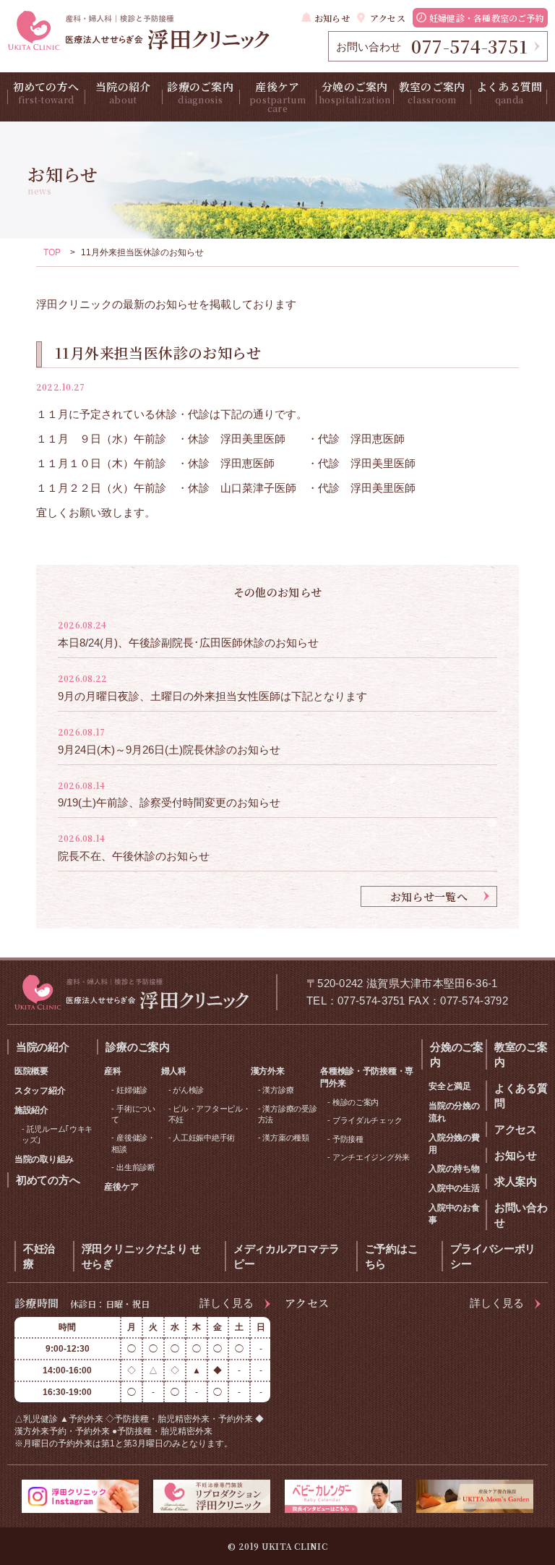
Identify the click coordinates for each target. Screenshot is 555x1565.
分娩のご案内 (355, 92)
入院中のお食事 (454, 1214)
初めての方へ (46, 92)
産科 (112, 1071)
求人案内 (515, 1181)
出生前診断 (135, 1167)
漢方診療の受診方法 (287, 1114)
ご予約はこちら (391, 1256)
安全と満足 (450, 1086)
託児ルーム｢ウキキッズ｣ (57, 1134)
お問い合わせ (521, 1215)
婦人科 (173, 1071)
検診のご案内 (355, 1102)
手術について (133, 1114)
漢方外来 (268, 1071)
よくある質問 (509, 92)
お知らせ (332, 18)
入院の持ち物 (454, 1169)
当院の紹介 (123, 92)
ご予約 (486, 18)
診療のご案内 (200, 92)
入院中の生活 (454, 1188)
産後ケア (277, 96)
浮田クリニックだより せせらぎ (141, 1256)
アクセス (387, 18)
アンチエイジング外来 (371, 1157)
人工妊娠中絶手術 (204, 1137)
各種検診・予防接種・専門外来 (366, 1077)
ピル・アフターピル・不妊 (209, 1114)
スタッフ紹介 (39, 1091)
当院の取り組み (44, 1159)
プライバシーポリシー (492, 1256)
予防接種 (347, 1139)
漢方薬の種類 (285, 1137)
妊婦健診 (131, 1090)
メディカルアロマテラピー (286, 1256)
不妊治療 (39, 1256)
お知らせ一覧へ (429, 896)
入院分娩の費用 (454, 1144)
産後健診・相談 (133, 1143)
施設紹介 (31, 1110)
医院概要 (31, 1071)
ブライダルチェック (367, 1120)
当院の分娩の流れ (454, 1112)
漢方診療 (277, 1090)
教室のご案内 (432, 92)
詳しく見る (226, 1303)
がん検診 (188, 1090)
